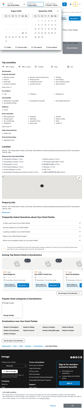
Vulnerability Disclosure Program (39, 384)
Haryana (28, 350)
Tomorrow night (22, 47)
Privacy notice (33, 375)
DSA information (34, 378)
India (21, 350)
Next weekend (52, 47)
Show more (6, 87)
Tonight (8, 47)
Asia (15, 350)
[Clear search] (24, 4)
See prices (73, 18)
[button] (16, 4)
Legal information (34, 372)
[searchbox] (16, 5)
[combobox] (16, 4)
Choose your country (9, 366)
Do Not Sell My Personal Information (41, 381)
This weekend (37, 47)
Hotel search (6, 350)
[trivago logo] (3, 4)
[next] (58, 11)
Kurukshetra (38, 350)
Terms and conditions (36, 369)
